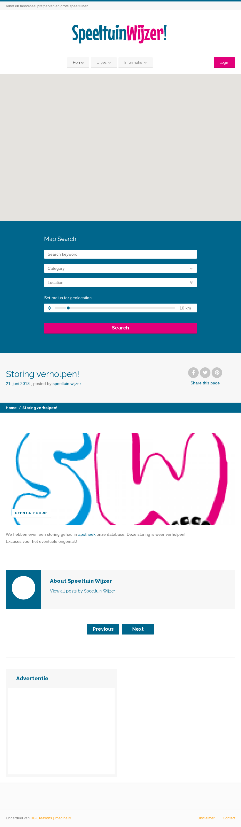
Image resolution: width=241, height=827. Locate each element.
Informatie (133, 62)
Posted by (57, 383)
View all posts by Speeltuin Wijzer (82, 591)
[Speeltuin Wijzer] (120, 34)
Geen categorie (31, 513)
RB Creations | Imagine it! (51, 818)
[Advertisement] (61, 731)
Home (78, 62)
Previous (103, 629)
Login (224, 62)
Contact (229, 818)
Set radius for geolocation (68, 297)
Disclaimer (206, 818)
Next (138, 629)
